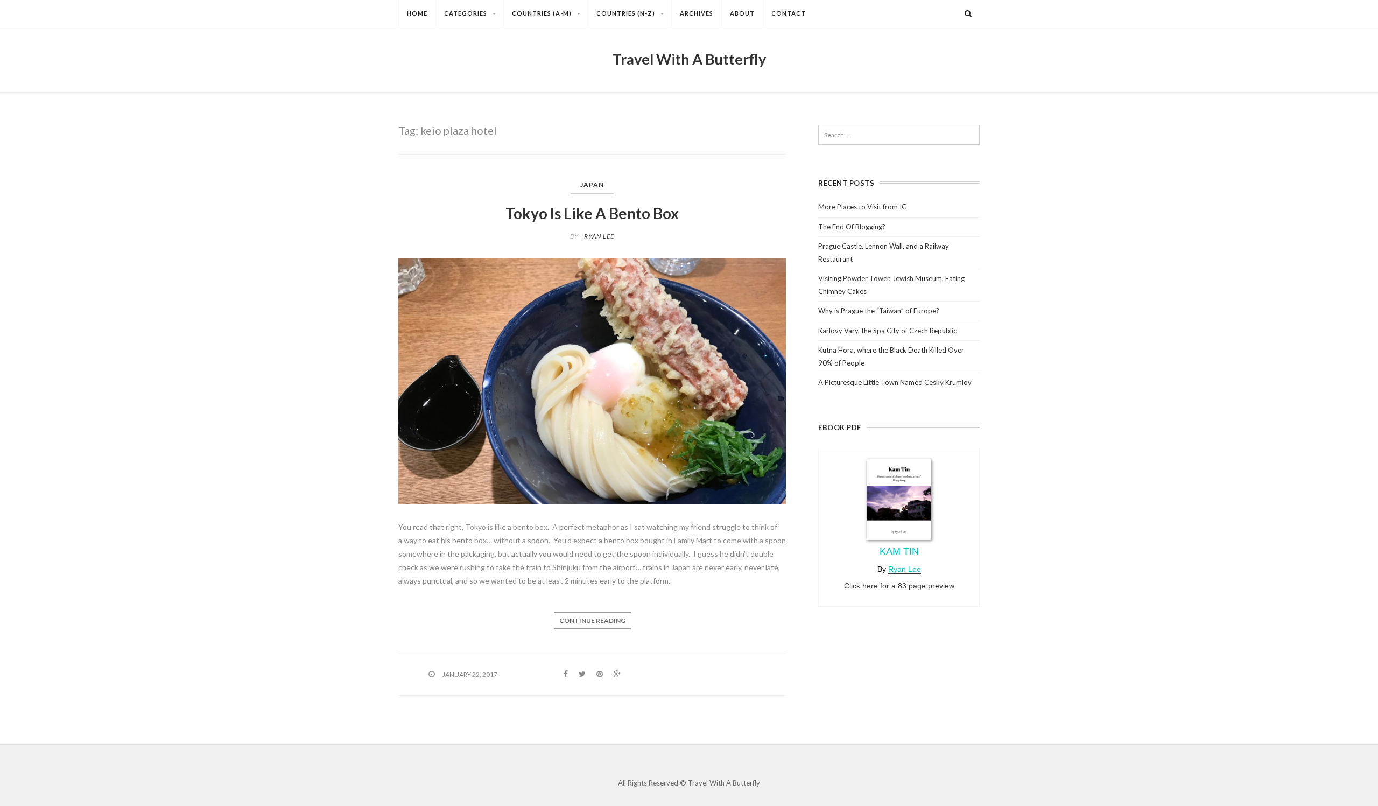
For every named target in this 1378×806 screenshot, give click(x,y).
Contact (788, 13)
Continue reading (592, 620)
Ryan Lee (599, 236)
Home (417, 13)
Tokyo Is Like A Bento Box (592, 213)
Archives (696, 13)
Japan (592, 184)
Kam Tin (899, 551)
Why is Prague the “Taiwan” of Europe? (878, 310)
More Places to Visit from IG (862, 206)
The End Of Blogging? (851, 226)
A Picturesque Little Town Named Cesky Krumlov (895, 382)
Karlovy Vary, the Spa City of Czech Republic (887, 330)
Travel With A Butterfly (689, 59)
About (742, 13)
